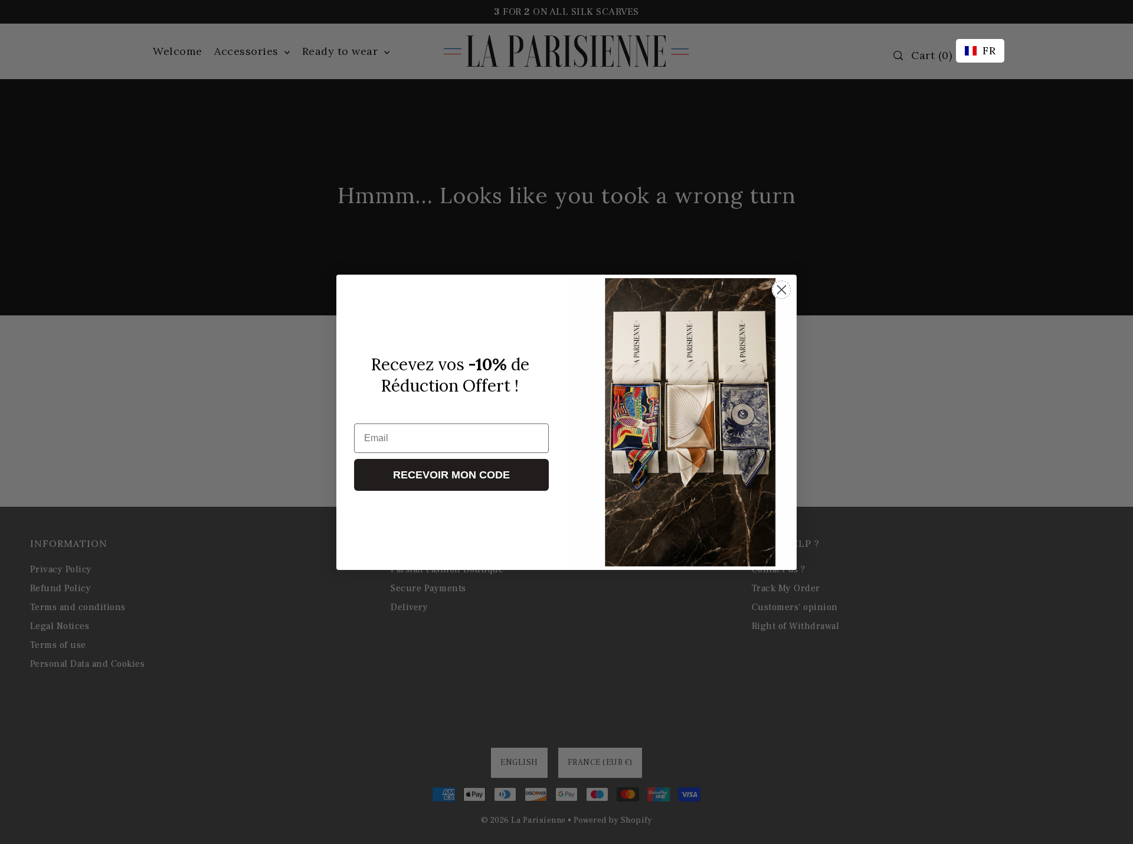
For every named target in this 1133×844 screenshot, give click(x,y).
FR (989, 50)
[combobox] (980, 51)
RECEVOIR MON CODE (451, 475)
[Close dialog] (781, 289)
